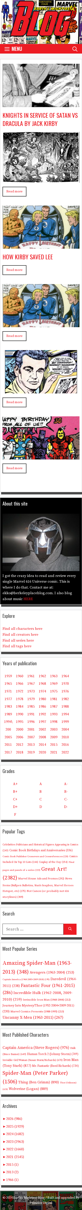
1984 (19, 706)
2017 (8, 752)
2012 (19, 744)
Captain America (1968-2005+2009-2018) (26, 979)
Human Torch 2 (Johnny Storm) (52, 1054)
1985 (31, 706)
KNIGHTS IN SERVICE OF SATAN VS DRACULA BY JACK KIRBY (40, 119)
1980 (42, 699)
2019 (31, 752)
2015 (53, 744)
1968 (42, 683)
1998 (53, 721)
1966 (19, 683)
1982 (65, 699)
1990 (19, 714)
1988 (65, 706)
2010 (65, 737)
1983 (8, 706)
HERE (28, 599)
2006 (19, 737)
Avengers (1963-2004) (52, 972)
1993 (53, 714)
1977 (8, 699)
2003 (53, 729)
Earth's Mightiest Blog (29, 1198)
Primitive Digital (41, 1203)
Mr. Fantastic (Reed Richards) (55, 1066)
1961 (31, 676)
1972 (19, 691)
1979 (31, 699)
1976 (65, 691)
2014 (42, 744)
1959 (8, 676)
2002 (42, 729)
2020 (42, 752)
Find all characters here (22, 628)
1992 (42, 714)
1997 (42, 721)
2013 (31, 744)
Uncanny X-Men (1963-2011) (33, 1017)
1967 (31, 683)
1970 (65, 683)
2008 (42, 737)
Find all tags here (17, 646)
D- (66, 807)
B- (66, 791)
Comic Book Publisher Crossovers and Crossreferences (35, 856)
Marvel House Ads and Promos (41, 878)
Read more (14, 191)
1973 (31, 691)
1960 (19, 676)
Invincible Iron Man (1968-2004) (47, 999)
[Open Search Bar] (75, 48)
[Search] (70, 929)
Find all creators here (20, 634)
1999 (65, 721)
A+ (15, 784)
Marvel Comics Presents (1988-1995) (37, 1011)
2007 (31, 737)
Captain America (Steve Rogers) (36, 1047)
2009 (53, 737)
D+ (15, 807)
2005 (8, 737)
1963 (53, 676)
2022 (65, 752)
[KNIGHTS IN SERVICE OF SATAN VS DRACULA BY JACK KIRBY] (41, 103)
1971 (8, 691)
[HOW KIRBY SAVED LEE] (41, 245)
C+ (15, 799)
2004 (65, 729)
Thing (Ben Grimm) (38, 1082)
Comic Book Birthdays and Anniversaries (41, 850)
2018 (19, 752)
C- (66, 799)
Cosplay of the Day (53, 862)
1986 (42, 706)
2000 (19, 729)
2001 (31, 729)
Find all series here (18, 640)
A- (66, 784)
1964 (65, 676)
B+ (15, 791)
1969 (53, 683)
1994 (65, 714)
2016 (65, 744)
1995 (19, 721)
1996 (31, 721)
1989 (8, 714)
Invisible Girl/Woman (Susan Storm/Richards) (33, 1060)
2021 (53, 752)
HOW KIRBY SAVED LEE (28, 256)
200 (8, 729)
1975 (53, 691)
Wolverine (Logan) (28, 1089)
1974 (42, 691)
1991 (31, 714)
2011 (8, 744)
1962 (42, 676)
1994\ (8, 721)
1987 (53, 706)
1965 (8, 683)
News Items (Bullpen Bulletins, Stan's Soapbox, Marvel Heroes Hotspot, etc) (38, 885)
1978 (19, 699)
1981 (53, 699)
